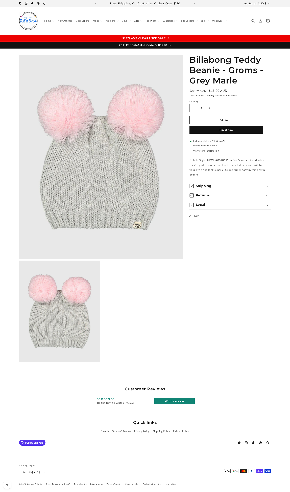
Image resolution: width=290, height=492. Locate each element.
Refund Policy (181, 431)
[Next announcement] (194, 3)
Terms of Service (121, 431)
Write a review (174, 400)
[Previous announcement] (96, 3)
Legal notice (170, 484)
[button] (49, 20)
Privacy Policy (142, 431)
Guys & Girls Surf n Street (39, 484)
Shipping (209, 95)
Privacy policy (96, 484)
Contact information (152, 484)
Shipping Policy (161, 431)
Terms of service (114, 484)
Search (105, 431)
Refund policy (80, 484)
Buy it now (226, 129)
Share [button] (196, 216)
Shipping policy (132, 484)
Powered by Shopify (61, 484)
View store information (206, 150)
